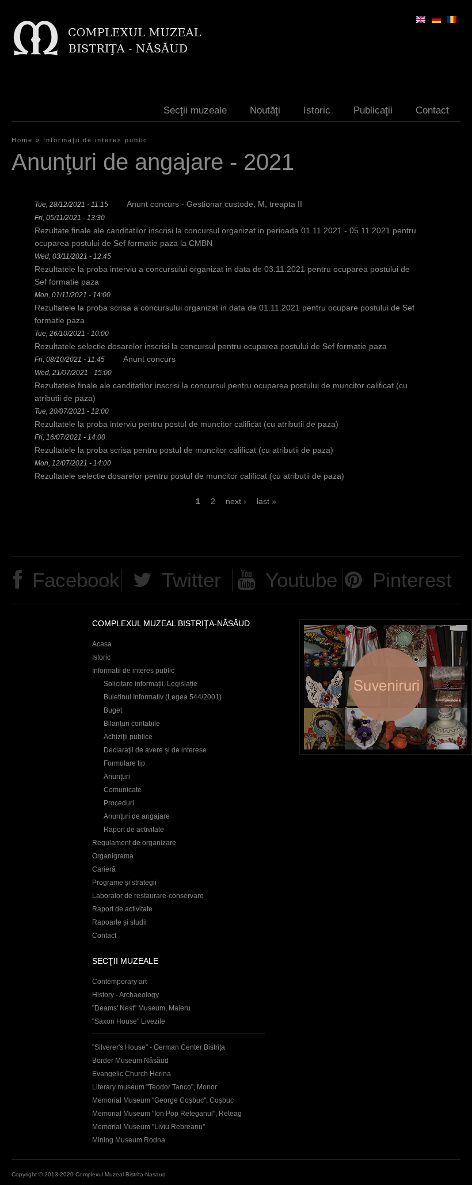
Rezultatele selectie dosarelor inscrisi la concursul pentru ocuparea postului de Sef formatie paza (211, 346)
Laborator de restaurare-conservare (148, 896)
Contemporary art (119, 982)
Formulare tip (124, 763)
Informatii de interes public (133, 671)
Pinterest (412, 580)
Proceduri (119, 803)
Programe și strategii (124, 883)
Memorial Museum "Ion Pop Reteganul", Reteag (167, 1114)
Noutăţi (265, 110)
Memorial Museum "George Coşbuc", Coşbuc (163, 1100)
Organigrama (113, 856)
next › (236, 501)
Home (22, 140)
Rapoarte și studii (119, 922)
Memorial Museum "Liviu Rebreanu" (148, 1127)
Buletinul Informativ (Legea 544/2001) (163, 697)
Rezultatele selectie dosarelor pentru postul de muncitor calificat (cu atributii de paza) (189, 475)
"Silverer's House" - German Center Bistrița (158, 1047)
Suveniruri (385, 687)
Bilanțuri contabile (132, 724)
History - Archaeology (125, 995)
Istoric (316, 110)
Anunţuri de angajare (137, 816)
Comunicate (123, 790)
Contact (432, 110)
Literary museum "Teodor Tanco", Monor (154, 1087)
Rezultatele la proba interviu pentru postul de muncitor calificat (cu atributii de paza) (186, 424)
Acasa (102, 644)
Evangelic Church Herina (131, 1074)
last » (266, 501)
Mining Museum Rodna (128, 1140)
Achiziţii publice (128, 737)
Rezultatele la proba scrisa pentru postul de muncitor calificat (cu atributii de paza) (184, 450)
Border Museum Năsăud (130, 1061)
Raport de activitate (134, 830)
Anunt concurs (149, 359)
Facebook (76, 580)
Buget (113, 710)
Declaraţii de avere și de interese (155, 750)
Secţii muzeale (195, 110)
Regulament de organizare (134, 843)
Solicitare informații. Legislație (150, 684)
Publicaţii (373, 110)
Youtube (301, 580)
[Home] (107, 37)
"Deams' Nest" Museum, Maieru (141, 1008)
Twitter (191, 580)
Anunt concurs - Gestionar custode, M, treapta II (214, 204)
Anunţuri (117, 777)
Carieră (104, 869)
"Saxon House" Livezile (128, 1021)
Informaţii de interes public (95, 140)
